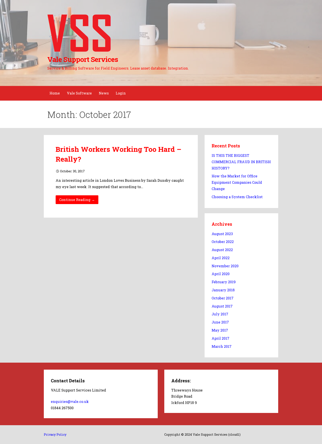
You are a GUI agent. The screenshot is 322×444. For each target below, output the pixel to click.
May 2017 (220, 330)
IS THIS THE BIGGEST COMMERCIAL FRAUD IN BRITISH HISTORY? (241, 161)
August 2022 (222, 249)
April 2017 (220, 338)
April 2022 (221, 257)
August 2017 (222, 306)
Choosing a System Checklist (237, 196)
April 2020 (221, 273)
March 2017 (222, 346)
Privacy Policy (55, 434)
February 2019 (224, 282)
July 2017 (220, 314)
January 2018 (223, 290)
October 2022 (223, 241)
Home (55, 93)
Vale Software (79, 93)
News (104, 93)
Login (121, 93)
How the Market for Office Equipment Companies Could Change (237, 182)
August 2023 (222, 233)
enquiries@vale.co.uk (70, 401)
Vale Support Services (82, 59)
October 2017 (223, 298)
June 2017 (220, 322)
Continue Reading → (77, 199)
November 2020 (225, 266)
